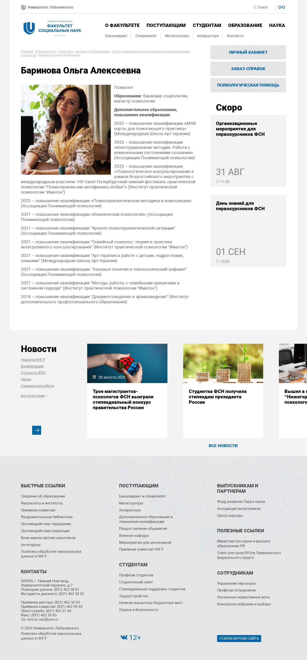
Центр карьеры (230, 515)
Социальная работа (37, 386)
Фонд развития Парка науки (241, 501)
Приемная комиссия (38, 510)
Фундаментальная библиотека (47, 517)
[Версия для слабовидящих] (281, 6)
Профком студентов (136, 575)
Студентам (207, 25)
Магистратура (177, 36)
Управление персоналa (236, 583)
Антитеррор (30, 545)
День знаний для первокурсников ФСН (240, 206)
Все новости (223, 445)
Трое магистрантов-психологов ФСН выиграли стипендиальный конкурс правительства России (123, 399)
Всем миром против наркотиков (48, 538)
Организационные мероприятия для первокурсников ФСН (240, 129)
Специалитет (146, 36)
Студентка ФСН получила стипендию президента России (218, 397)
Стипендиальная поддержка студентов (152, 589)
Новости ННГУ (33, 360)
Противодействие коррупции (45, 531)
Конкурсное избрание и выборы (244, 604)
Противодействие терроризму (46, 524)
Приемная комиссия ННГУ (141, 549)
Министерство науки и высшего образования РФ (244, 543)
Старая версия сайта (239, 638)
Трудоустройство (133, 596)
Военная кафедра (134, 535)
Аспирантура (208, 36)
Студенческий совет (136, 582)
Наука (277, 25)
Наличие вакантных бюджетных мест (151, 603)
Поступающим (166, 25)
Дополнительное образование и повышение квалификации (146, 519)
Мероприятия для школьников (145, 542)
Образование (245, 25)
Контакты (235, 36)
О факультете (122, 25)
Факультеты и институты (42, 503)
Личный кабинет (248, 52)
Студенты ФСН (33, 373)
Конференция (32, 366)
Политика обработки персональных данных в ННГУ (51, 553)
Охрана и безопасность (138, 610)
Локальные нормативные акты (243, 597)
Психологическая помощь (248, 85)
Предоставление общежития (143, 528)
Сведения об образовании (43, 496)
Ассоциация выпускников (238, 508)
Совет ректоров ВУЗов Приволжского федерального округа (249, 555)
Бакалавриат (116, 36)
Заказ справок (248, 68)
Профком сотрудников (236, 590)
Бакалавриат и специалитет (142, 496)
